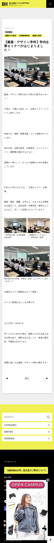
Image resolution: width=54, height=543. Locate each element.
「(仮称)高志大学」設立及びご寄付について (25, 470)
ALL (27, 378)
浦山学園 (7, 477)
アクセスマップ (10, 462)
